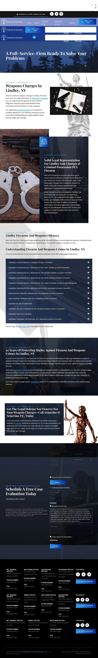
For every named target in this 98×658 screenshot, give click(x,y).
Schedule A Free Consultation (32, 14)
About (36, 23)
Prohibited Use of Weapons (20, 304)
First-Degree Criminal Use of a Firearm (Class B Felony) (33, 298)
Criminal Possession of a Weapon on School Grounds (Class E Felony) (39, 288)
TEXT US (58, 4)
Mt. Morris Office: (11, 570)
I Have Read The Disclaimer (62, 477)
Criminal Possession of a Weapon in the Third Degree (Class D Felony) (39, 278)
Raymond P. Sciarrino (21, 370)
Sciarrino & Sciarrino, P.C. (34, 652)
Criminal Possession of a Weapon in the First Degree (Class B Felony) (39, 268)
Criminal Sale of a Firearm (20, 314)
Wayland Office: (31, 570)
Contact (72, 23)
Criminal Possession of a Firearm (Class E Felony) (30, 262)
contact (18, 423)
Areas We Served (58, 22)
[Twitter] (95, 5)
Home (29, 23)
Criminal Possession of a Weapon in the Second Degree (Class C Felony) (40, 273)
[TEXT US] (52, 5)
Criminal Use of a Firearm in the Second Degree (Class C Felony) (37, 309)
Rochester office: (46, 570)
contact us (35, 382)
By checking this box (59, 506)
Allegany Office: (66, 570)
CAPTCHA (54, 540)
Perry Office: (30, 595)
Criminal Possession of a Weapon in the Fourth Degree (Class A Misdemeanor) (43, 283)
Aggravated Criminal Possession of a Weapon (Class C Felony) (36, 293)
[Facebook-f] (92, 5)
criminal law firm (23, 110)
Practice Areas (45, 22)
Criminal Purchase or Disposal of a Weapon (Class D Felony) (35, 319)
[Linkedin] (95, 7)
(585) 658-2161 (23, 326)
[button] (49, 262)
